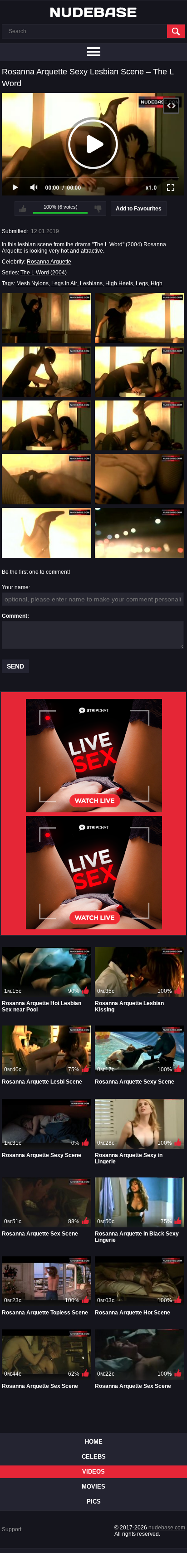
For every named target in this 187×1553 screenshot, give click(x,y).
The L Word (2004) (43, 272)
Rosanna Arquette (49, 262)
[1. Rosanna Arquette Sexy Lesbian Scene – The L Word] (46, 318)
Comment (14, 616)
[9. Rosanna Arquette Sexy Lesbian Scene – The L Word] (46, 533)
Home (94, 1441)
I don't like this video (98, 208)
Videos (93, 1471)
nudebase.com (166, 1527)
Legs (142, 283)
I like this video (22, 208)
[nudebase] (93, 12)
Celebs (94, 1456)
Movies (93, 1486)
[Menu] (93, 52)
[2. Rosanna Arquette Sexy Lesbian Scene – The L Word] (139, 318)
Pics (94, 1501)
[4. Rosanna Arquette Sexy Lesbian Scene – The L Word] (139, 371)
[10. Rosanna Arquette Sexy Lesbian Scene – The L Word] (139, 533)
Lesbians (91, 283)
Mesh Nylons (32, 283)
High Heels (119, 283)
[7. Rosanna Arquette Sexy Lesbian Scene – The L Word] (46, 479)
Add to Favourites (139, 208)
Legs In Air (64, 283)
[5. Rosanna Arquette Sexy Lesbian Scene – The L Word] (46, 425)
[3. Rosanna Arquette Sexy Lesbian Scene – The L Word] (46, 371)
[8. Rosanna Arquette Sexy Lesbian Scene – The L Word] (139, 479)
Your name (15, 587)
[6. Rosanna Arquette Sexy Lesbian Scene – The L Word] (139, 425)
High (156, 283)
